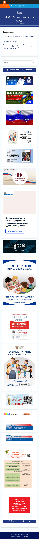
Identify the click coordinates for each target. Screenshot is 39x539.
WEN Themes (24, 536)
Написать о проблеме (15, 231)
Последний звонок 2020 (10, 41)
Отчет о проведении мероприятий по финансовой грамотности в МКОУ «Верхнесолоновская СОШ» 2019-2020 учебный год (18, 46)
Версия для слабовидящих (20, 70)
